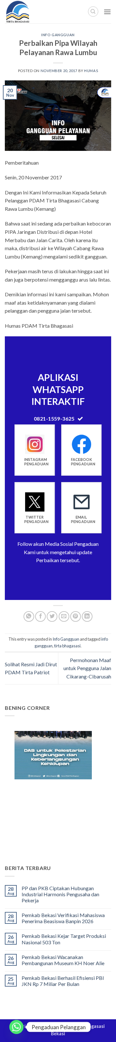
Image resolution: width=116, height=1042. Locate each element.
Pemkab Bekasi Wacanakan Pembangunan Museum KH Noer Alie (63, 960)
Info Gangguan (57, 35)
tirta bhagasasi (67, 645)
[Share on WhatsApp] (29, 616)
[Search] (93, 11)
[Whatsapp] (16, 1027)
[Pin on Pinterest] (75, 616)
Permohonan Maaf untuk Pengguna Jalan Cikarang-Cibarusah (87, 668)
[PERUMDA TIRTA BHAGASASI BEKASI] (32, 11)
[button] (107, 12)
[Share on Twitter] (52, 616)
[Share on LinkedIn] (87, 616)
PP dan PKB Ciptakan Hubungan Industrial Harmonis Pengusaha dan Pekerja (60, 894)
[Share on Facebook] (40, 616)
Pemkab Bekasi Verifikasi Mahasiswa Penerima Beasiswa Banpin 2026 (63, 918)
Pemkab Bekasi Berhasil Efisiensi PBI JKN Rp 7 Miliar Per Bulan (63, 981)
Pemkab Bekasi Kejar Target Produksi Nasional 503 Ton (64, 939)
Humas (91, 71)
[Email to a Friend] (64, 616)
